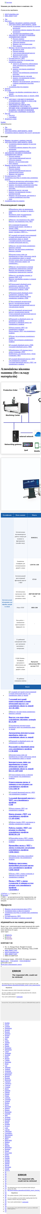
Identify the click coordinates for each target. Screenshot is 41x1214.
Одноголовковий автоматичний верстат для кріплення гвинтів (22, 314)
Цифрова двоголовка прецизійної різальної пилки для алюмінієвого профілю (21, 866)
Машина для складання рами (22, 44)
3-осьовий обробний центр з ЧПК (20, 347)
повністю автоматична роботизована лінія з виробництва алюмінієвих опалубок (25, 65)
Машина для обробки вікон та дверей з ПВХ (24, 96)
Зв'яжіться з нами (11, 119)
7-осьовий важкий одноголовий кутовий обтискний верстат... (20, 241)
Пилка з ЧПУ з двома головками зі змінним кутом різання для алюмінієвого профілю (21, 885)
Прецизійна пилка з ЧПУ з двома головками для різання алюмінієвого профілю (22, 848)
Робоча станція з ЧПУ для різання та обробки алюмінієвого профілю (20, 831)
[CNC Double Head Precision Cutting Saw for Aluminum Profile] (22, 842)
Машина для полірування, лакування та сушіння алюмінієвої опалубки (26, 82)
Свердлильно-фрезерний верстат (24, 40)
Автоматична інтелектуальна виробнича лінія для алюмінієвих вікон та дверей (21, 735)
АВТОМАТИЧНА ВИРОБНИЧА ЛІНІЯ (22, 24)
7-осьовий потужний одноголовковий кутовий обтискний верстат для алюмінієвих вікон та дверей (21, 703)
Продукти (8, 21)
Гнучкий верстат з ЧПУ (17, 58)
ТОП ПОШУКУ (25, 961)
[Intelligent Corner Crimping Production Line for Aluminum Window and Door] (22, 758)
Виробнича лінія (18, 49)
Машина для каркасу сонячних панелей (22, 23)
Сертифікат (13, 117)
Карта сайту (5, 961)
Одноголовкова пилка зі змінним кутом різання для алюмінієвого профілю (20, 785)
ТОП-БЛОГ (14, 961)
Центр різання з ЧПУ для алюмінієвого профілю (20, 816)
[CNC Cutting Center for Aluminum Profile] (22, 810)
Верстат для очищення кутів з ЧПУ (21, 221)
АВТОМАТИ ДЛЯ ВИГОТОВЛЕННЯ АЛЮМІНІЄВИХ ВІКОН (22, 36)
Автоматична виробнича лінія (23, 33)
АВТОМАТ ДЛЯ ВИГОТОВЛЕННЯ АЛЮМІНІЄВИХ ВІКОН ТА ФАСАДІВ (22, 100)
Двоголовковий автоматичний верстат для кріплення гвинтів (22, 306)
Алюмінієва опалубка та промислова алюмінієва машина (21, 61)
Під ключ (8, 90)
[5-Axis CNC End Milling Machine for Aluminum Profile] (22, 794)
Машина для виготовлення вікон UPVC (22, 48)
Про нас (7, 113)
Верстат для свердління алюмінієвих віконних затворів (22, 719)
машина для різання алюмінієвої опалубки (23, 185)
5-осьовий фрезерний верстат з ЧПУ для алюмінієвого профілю (22, 363)
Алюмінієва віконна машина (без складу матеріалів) (22, 132)
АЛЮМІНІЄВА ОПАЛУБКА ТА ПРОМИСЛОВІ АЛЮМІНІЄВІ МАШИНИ (23, 107)
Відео (7, 97)
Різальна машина (18, 39)
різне (14, 85)
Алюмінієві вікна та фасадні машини (17, 911)
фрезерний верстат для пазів (22, 76)
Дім (6, 19)
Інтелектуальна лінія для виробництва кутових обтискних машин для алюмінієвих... (22, 261)
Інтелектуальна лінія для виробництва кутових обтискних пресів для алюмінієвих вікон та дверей (21, 766)
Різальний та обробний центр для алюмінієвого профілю (20, 323)
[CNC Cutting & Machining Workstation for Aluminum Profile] (22, 824)
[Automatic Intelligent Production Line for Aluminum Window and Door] (22, 729)
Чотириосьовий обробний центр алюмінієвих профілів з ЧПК (20, 297)
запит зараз (4, 931)
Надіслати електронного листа (11, 964)
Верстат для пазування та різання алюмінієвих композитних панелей (21, 271)
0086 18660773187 (11, 954)
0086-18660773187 (11, 950)
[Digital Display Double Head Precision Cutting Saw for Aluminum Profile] (22, 859)
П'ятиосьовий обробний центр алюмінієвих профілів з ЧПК (19, 288)
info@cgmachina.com (12, 952)
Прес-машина (17, 46)
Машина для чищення (20, 56)
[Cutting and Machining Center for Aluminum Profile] (22, 743)
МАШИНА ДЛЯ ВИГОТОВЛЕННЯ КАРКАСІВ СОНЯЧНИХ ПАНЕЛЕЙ (22, 111)
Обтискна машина (19, 42)
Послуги (12, 115)
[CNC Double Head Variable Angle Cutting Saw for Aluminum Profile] (22, 877)
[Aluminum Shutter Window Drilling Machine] (22, 713)
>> (9, 893)
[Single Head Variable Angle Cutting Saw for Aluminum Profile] (22, 778)
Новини (7, 88)
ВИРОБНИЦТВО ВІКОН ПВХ (19, 104)
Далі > (6, 893)
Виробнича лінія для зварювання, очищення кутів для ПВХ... (20, 215)
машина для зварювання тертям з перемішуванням (24, 79)
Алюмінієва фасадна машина (18, 87)
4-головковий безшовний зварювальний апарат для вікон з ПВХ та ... (22, 231)
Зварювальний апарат (20, 55)
